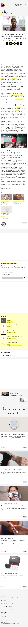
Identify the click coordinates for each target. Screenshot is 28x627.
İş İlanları (24, 11)
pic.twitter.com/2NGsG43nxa (17, 96)
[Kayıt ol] (24, 277)
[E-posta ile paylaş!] (21, 43)
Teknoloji (10, 618)
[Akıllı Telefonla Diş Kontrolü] (6, 197)
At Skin (20, 70)
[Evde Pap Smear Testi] (18, 197)
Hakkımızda (3, 600)
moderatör (9, 326)
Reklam (2, 618)
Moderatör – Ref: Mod (12, 324)
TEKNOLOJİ (24, 222)
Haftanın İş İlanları (7, 274)
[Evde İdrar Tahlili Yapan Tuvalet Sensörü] (6, 209)
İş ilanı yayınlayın (4, 622)
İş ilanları (4, 316)
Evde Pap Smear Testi (18, 200)
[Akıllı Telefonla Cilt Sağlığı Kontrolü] (14, 458)
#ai (18, 95)
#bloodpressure (5, 96)
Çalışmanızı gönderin (5, 620)
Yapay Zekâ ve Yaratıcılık (7, 13)
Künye (2, 601)
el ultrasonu (14, 79)
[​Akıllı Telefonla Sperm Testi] (14, 563)
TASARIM (25, 551)
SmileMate (4, 76)
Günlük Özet (5, 270)
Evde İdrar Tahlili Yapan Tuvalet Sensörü (5, 214)
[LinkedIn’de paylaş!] (14, 43)
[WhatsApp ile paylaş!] (17, 43)
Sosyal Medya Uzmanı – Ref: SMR (14, 330)
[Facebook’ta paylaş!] (7, 43)
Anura (16, 110)
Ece (8, 223)
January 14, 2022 (19, 99)
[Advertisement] (11, 55)
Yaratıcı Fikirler (4, 613)
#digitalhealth (14, 95)
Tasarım (5, 618)
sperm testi (14, 78)
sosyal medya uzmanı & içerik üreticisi (14, 345)
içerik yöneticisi (10, 322)
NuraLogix (7, 188)
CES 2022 (19, 107)
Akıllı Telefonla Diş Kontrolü (5, 201)
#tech (21, 95)
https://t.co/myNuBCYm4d (7, 93)
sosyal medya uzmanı (11, 332)
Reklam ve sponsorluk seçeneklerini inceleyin (10, 623)
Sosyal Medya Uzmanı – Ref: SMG (14, 336)
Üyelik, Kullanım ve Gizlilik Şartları (7, 603)
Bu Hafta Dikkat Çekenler (8, 272)
